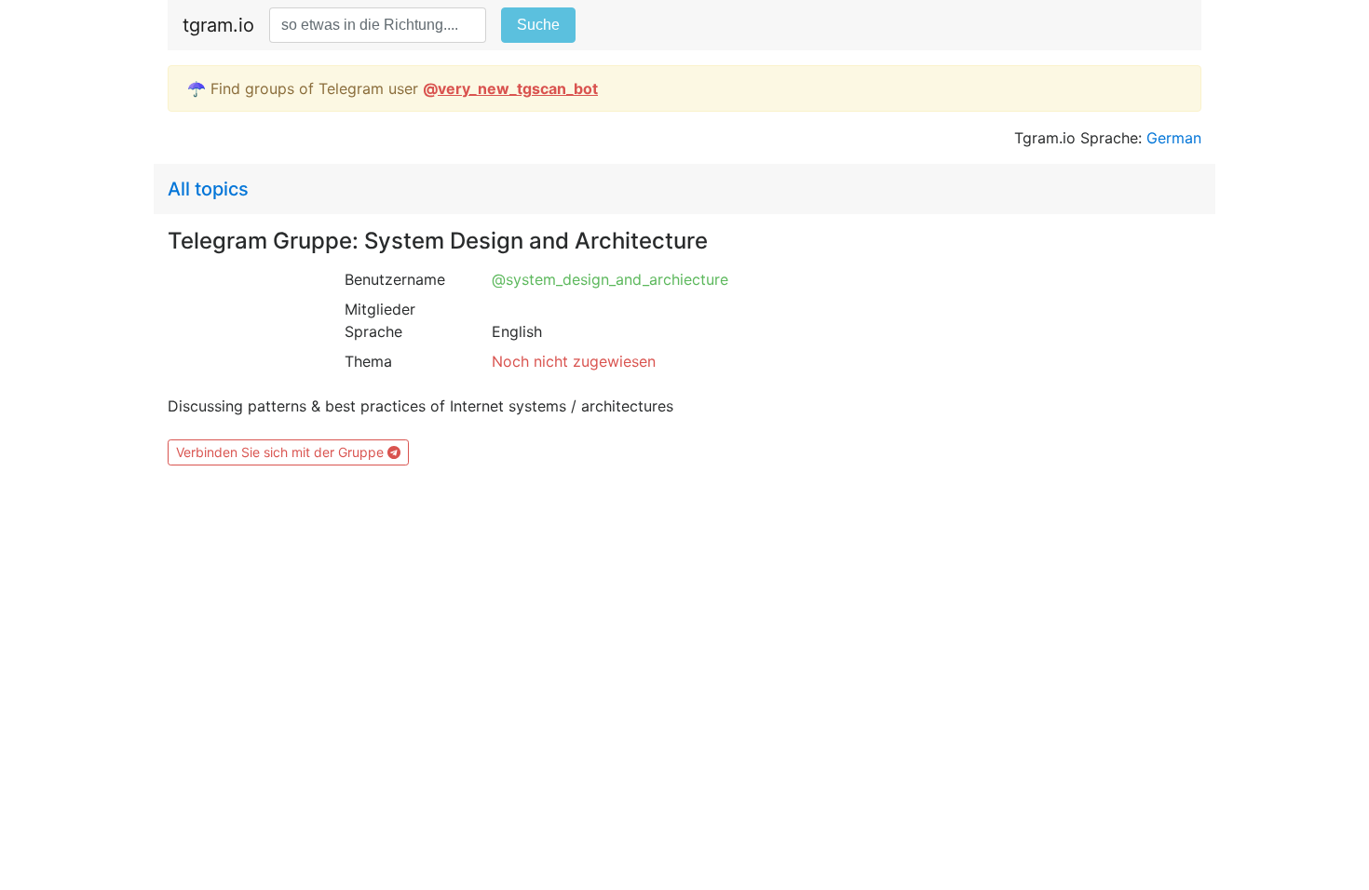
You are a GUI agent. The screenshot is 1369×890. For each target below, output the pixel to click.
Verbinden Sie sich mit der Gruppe (281, 452)
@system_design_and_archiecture (610, 279)
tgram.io (218, 25)
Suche (538, 25)
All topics (208, 189)
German (1173, 137)
